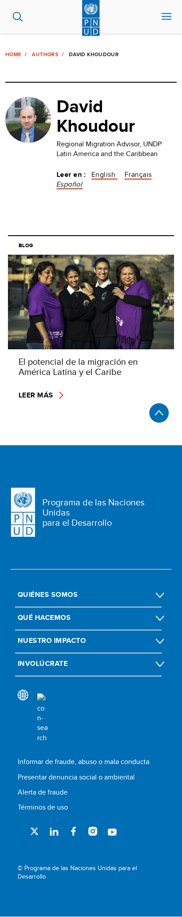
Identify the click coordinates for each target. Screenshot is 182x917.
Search (17, 17)
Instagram (92, 831)
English (104, 174)
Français (138, 174)
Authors (45, 54)
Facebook (73, 831)
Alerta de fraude (43, 792)
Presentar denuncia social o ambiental (76, 777)
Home (13, 54)
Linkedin (53, 831)
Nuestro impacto (52, 640)
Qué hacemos (44, 617)
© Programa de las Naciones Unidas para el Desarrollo (77, 872)
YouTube (112, 831)
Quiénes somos (48, 594)
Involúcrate (43, 663)
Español (70, 184)
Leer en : (71, 175)
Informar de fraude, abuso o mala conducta (83, 762)
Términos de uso (43, 807)
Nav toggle (166, 17)
